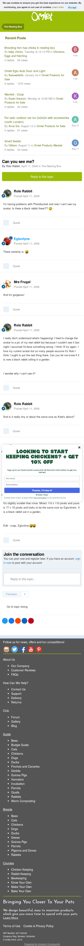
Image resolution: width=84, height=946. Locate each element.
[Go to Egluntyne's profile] (7, 241)
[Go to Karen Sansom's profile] (75, 96)
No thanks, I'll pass (42, 495)
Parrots (16, 788)
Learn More (10, 918)
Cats (14, 749)
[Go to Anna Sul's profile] (75, 119)
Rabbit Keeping (21, 874)
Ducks (15, 762)
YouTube (31, 649)
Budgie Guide (20, 745)
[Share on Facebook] (11, 621)
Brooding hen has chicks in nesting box (29, 48)
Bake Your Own (21, 891)
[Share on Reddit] (18, 621)
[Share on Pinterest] (31, 621)
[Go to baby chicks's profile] (75, 49)
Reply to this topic (42, 177)
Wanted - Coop (14, 94)
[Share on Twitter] (5, 621)
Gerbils (15, 771)
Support (16, 693)
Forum (15, 717)
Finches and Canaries (25, 766)
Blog (14, 726)
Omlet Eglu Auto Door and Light (24, 71)
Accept (72, 7)
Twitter (14, 649)
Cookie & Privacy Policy (38, 926)
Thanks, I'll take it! (42, 490)
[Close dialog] (79, 447)
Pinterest (39, 649)
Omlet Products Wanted (48, 145)
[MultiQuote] (6, 223)
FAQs (14, 674)
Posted (26, 196)
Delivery (16, 698)
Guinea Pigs (19, 775)
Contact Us (18, 689)
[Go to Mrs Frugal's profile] (7, 284)
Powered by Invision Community (42, 944)
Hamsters (17, 779)
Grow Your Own (21, 882)
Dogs (14, 758)
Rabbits (16, 796)
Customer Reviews (23, 670)
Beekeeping (19, 878)
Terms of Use (11, 926)
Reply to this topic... (23, 579)
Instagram (6, 649)
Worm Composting (23, 801)
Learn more (58, 6)
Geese (15, 837)
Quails (15, 792)
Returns (16, 702)
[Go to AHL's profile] (75, 72)
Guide (7, 734)
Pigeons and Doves (23, 850)
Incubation (18, 784)
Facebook (22, 649)
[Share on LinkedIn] (24, 621)
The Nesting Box (51, 166)
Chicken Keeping (22, 869)
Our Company (20, 666)
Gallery (15, 721)
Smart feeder (12, 141)
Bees (14, 740)
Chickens (17, 753)
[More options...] (77, 193)
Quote (16, 223)
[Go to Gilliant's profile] (75, 142)
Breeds (7, 809)
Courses (8, 863)
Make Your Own (21, 887)
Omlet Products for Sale (51, 126)
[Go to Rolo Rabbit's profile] (7, 193)
